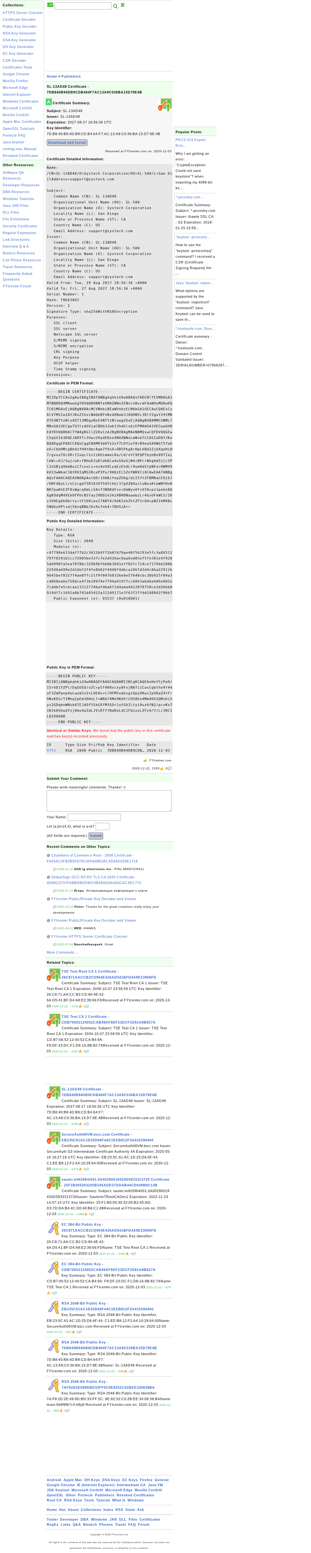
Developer (69, 1519)
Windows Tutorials (18, 199)
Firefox (146, 1480)
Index (108, 1510)
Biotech (90, 1524)
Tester (52, 1519)
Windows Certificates (21, 101)
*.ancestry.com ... (190, 197)
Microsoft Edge (15, 87)
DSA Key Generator (19, 40)
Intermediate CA (131, 1485)
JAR (113, 1519)
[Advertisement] (23, 353)
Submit (95, 835)
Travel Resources (18, 267)
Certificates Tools (17, 67)
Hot (62, 1510)
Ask (140, 1510)
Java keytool (13, 142)
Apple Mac (72, 1480)
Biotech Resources (19, 253)
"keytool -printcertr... (193, 237)
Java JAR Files (16, 205)
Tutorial (103, 1500)
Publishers (71, 76)
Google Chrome (16, 74)
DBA (85, 1519)
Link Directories (16, 239)
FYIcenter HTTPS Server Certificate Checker (89, 936)
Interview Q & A (16, 246)
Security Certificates (20, 226)
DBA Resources (16, 192)
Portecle (85, 1495)
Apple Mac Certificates (22, 121)
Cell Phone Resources (22, 260)
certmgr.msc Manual (20, 149)
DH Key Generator (18, 47)
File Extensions (16, 219)
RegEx (53, 1524)
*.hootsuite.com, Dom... (195, 328)
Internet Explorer (17, 94)
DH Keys (92, 1480)
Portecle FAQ (14, 135)
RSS (119, 1510)
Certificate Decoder (19, 19)
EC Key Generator (18, 53)
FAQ (132, 1524)
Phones (106, 1524)
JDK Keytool (58, 1490)
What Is (118, 1500)
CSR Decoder (14, 60)
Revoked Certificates (20, 156)
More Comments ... (62, 952)
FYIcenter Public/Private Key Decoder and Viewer (93, 899)
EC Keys (130, 1480)
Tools (89, 1500)
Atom (130, 1510)
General (162, 1480)
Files (133, 1519)
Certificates (149, 1519)
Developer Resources (21, 185)
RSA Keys (73, 1500)
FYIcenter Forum (17, 286)
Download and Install (67, 142)
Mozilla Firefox (15, 81)
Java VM (155, 1485)
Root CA (54, 1500)
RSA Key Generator (19, 33)
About (73, 1510)
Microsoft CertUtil (17, 108)
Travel (120, 1524)
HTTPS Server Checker (23, 13)
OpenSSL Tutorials (19, 128)
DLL (123, 1519)
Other (71, 1495)
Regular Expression (19, 233)
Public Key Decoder (20, 26)
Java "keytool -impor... (194, 283)
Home (52, 76)
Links (66, 1524)
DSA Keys (111, 1480)
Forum (144, 1524)
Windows (136, 1500)
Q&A (77, 1524)
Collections (91, 1510)
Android (54, 1480)
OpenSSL (55, 1495)
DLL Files (11, 212)
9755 (55, 750)
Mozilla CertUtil (16, 115)
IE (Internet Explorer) (96, 1485)
